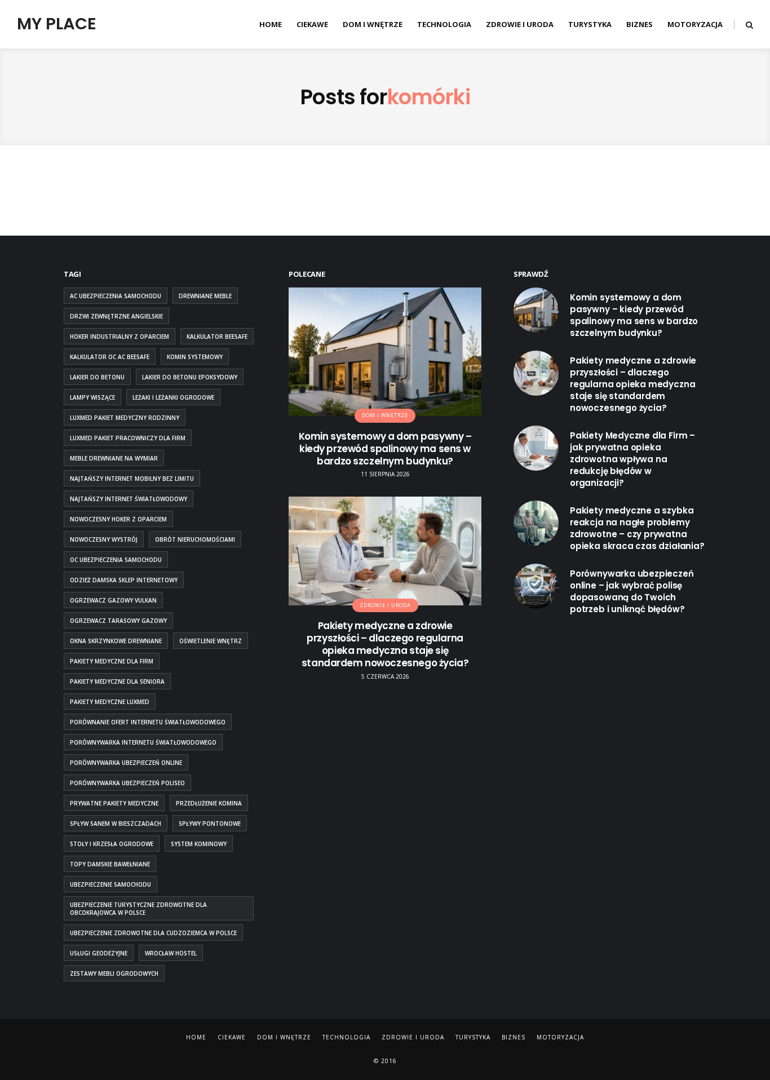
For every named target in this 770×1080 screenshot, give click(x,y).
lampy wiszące (92, 397)
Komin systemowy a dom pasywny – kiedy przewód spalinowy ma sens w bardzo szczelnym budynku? (385, 449)
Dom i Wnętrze (372, 24)
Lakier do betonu (97, 377)
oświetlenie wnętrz (210, 641)
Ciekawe (312, 24)
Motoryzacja (695, 24)
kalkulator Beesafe (217, 336)
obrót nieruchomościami (195, 539)
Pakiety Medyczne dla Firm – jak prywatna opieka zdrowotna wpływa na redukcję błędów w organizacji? (632, 459)
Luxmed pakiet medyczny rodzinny (124, 418)
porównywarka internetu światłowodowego (143, 742)
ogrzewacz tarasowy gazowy (118, 621)
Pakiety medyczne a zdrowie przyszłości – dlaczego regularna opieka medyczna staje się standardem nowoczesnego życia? (385, 644)
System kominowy (199, 844)
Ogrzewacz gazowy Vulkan (113, 600)
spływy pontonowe (210, 823)
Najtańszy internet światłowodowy (128, 499)
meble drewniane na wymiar (114, 458)
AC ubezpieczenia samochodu (115, 296)
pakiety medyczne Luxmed (109, 702)
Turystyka (590, 24)
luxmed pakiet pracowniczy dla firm (127, 438)
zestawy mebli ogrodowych (114, 973)
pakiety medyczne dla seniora (117, 681)
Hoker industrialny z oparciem (119, 336)
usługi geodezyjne (98, 953)
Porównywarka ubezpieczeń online (126, 763)
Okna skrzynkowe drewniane (116, 641)
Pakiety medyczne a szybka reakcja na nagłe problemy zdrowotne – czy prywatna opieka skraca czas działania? (637, 528)
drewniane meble (205, 296)
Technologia (444, 24)
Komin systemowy (195, 357)
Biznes (639, 24)
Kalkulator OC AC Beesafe (109, 357)
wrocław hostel (171, 953)
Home (270, 24)
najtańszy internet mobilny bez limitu (132, 479)
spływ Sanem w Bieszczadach (115, 823)
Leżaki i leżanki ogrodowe (173, 397)
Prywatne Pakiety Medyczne (114, 803)
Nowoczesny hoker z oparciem (118, 519)
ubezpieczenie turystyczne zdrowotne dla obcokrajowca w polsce (138, 909)
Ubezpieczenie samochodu (110, 884)
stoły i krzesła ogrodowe (111, 844)
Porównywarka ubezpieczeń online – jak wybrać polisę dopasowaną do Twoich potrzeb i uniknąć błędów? (632, 591)
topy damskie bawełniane (110, 864)
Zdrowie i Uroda (520, 24)
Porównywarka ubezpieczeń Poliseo (127, 783)
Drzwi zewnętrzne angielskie (116, 316)
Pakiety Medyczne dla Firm (111, 661)
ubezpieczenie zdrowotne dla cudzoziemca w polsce (153, 933)
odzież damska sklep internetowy (124, 580)
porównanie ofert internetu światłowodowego (147, 722)
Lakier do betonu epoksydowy (189, 377)
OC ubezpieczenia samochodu (116, 560)
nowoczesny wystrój (104, 539)
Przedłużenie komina (209, 803)
